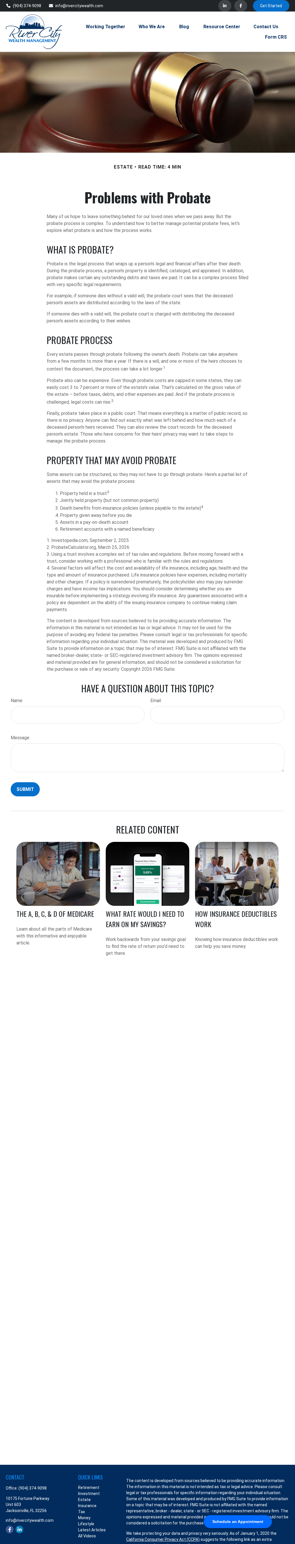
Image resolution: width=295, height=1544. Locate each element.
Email (155, 700)
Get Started (271, 5)
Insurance (87, 1505)
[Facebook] (240, 6)
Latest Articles (92, 1530)
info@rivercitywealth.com (79, 5)
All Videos (87, 1536)
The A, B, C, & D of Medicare (55, 913)
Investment (89, 1493)
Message (20, 737)
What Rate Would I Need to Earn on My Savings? (145, 918)
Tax (81, 1511)
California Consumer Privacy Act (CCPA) (163, 1539)
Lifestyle (86, 1524)
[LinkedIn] (224, 6)
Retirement (88, 1487)
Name (16, 700)
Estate (84, 1499)
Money (84, 1517)
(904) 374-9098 (27, 5)
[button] (106, 26)
